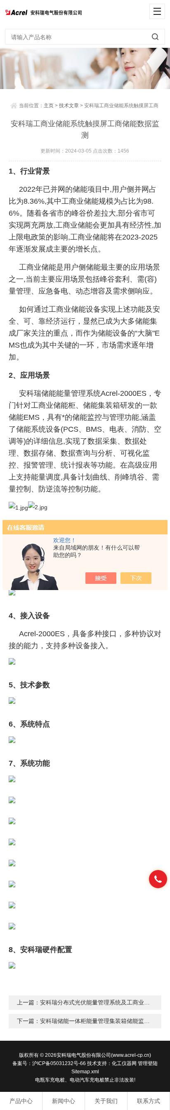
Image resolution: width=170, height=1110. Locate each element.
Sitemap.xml (85, 1072)
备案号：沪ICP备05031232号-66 (49, 1063)
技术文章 (69, 105)
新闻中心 (63, 1101)
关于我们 (106, 1101)
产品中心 (21, 1101)
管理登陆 (148, 1063)
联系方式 (148, 1101)
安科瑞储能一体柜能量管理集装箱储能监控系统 (100, 1021)
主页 (49, 105)
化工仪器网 (124, 1063)
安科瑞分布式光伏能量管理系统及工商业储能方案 (103, 1002)
